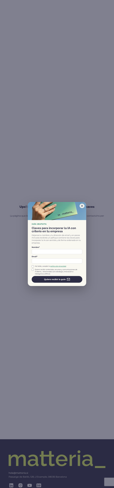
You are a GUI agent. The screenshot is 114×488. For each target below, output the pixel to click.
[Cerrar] (82, 206)
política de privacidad (58, 266)
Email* (34, 256)
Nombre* (36, 247)
